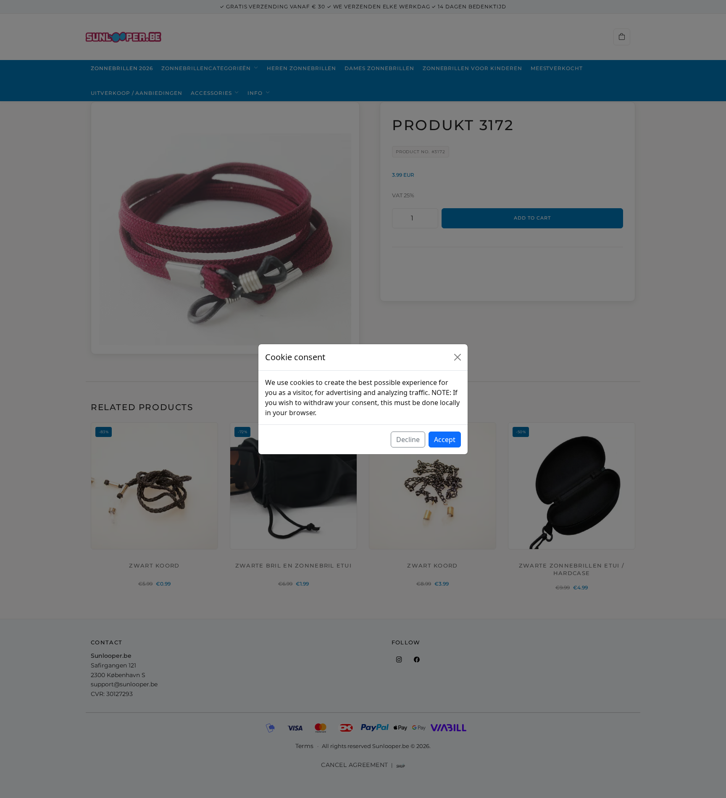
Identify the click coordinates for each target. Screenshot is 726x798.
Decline (408, 439)
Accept (444, 439)
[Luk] (457, 357)
